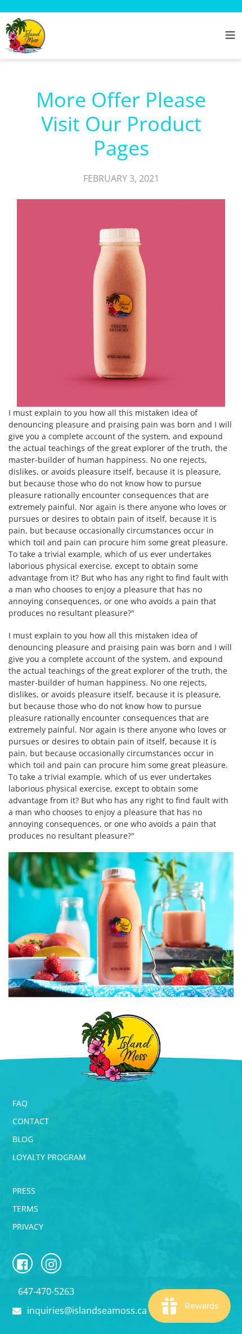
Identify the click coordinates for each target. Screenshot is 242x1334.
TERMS (25, 1208)
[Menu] (230, 33)
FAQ (20, 1103)
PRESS (23, 1190)
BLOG (22, 1139)
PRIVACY (27, 1226)
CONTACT (30, 1121)
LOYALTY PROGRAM (49, 1157)
